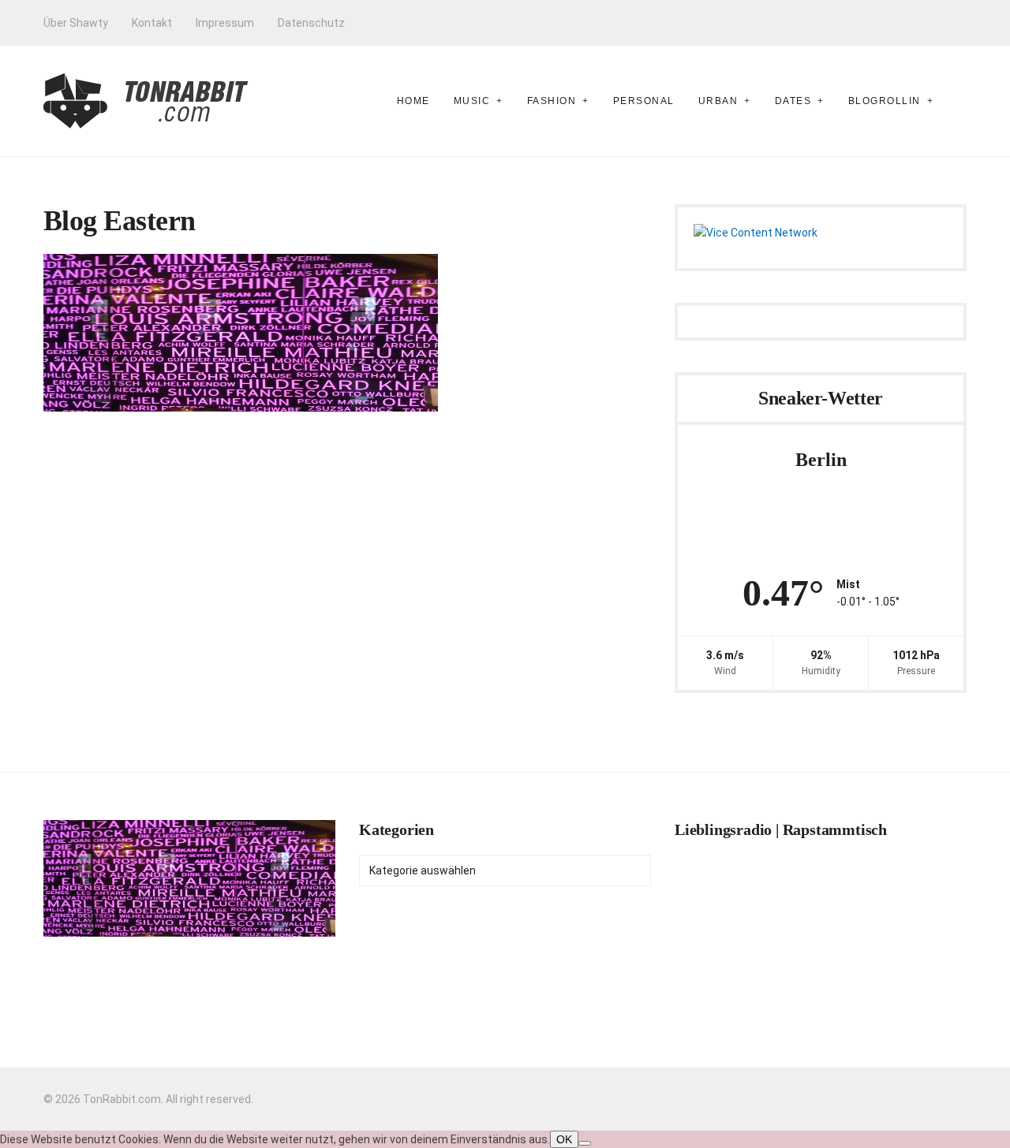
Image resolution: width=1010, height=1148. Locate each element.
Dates (793, 100)
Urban (718, 100)
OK (564, 1139)
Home (413, 100)
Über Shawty (75, 23)
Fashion (552, 100)
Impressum (225, 23)
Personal (644, 100)
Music (472, 100)
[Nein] (584, 1143)
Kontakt (152, 23)
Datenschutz (311, 23)
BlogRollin (884, 100)
